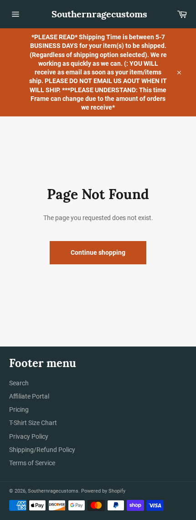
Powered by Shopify (103, 491)
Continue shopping (98, 252)
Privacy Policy (28, 436)
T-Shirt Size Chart (33, 422)
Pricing (19, 409)
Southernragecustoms (98, 14)
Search (19, 383)
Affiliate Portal (29, 396)
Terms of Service (32, 463)
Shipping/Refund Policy (42, 449)
